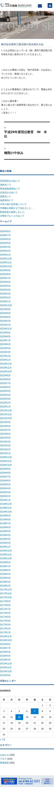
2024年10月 (6, 305)
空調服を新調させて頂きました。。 (17, 208)
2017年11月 (6, 593)
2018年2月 (5, 586)
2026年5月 (5, 243)
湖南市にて (5, 185)
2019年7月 (5, 523)
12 (19, 717)
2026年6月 (5, 239)
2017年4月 (5, 621)
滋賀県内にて (6, 200)
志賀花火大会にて (9, 192)
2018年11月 (6, 554)
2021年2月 (5, 449)
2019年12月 (6, 504)
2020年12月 (6, 457)
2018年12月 (6, 550)
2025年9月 (5, 270)
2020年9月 (5, 469)
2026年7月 (5, 235)
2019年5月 (5, 531)
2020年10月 (6, 465)
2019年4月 (5, 535)
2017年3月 (5, 624)
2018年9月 (5, 562)
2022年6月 (5, 387)
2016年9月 (5, 644)
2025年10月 (6, 266)
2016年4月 (5, 656)
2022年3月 (5, 399)
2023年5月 (5, 348)
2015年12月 (6, 663)
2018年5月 (5, 574)
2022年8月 (5, 379)
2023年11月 (6, 329)
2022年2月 (5, 402)
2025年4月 (5, 290)
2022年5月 (5, 391)
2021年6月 (5, 434)
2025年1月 (5, 301)
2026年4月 (5, 247)
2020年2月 (5, 496)
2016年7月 (5, 648)
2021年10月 (6, 418)
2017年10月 (6, 597)
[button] (50, 5)
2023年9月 (5, 332)
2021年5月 (5, 438)
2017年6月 (5, 613)
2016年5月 (5, 652)
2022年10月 (6, 371)
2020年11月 (6, 461)
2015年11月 (6, 667)
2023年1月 (5, 360)
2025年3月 (5, 293)
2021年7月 (5, 430)
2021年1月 (5, 453)
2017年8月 (5, 605)
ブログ (3, 759)
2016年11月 (6, 636)
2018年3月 (5, 582)
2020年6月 (5, 480)
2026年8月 (5, 231)
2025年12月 (6, 258)
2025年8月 (5, 274)
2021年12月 (6, 410)
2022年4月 (5, 395)
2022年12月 (6, 364)
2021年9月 (5, 422)
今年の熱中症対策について (13, 204)
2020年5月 (5, 484)
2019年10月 (6, 512)
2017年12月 (6, 589)
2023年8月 (5, 336)
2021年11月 (6, 414)
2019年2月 (5, 543)
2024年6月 (5, 317)
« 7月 (2, 739)
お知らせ (4, 755)
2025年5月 (5, 286)
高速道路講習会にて (10, 188)
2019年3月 (5, 539)
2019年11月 (6, 508)
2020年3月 (5, 492)
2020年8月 (5, 473)
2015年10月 (6, 671)
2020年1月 (5, 500)
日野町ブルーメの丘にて (12, 216)
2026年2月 (5, 251)
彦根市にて (5, 196)
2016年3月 (5, 659)
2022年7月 (5, 383)
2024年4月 (5, 321)
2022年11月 (6, 367)
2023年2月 (5, 356)
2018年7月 (5, 566)
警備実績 (4, 763)
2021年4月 (5, 441)
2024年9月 (5, 309)
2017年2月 (5, 628)
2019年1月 (5, 547)
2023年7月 (5, 340)
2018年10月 (6, 558)
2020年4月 (5, 488)
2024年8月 (5, 313)
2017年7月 (5, 609)
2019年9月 (5, 515)
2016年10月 (6, 640)
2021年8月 (5, 426)
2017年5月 (5, 617)
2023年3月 (5, 352)
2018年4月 (5, 578)
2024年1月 (5, 325)
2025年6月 (5, 282)
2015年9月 (5, 675)
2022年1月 (5, 406)
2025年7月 (5, 278)
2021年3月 (5, 445)
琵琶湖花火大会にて (10, 181)
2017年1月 (5, 632)
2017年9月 (5, 601)
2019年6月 (5, 527)
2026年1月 (5, 255)
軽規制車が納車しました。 (13, 212)
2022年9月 (5, 375)
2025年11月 (6, 262)
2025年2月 (5, 297)
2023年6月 (5, 344)
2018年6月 (5, 570)
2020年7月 (5, 476)
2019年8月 (5, 519)
